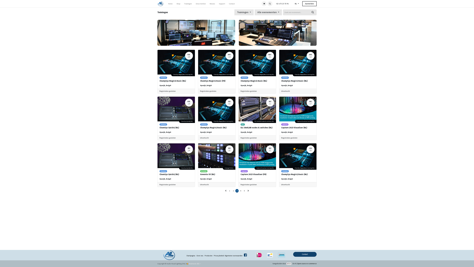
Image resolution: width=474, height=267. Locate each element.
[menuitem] (170, 3)
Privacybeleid (219, 256)
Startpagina (191, 256)
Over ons (200, 256)
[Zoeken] (313, 12)
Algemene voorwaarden (233, 256)
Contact (305, 254)
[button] (269, 3)
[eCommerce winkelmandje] (264, 3)
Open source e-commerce (307, 263)
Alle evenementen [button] (267, 12)
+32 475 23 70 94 (282, 4)
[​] (245, 256)
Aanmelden (309, 4)
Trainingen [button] (243, 12)
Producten (208, 256)
